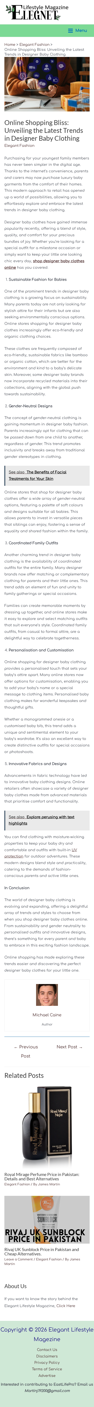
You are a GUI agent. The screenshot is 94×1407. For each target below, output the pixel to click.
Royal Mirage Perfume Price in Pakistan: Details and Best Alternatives (41, 1176)
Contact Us (47, 1350)
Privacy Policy (47, 1363)
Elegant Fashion (19, 146)
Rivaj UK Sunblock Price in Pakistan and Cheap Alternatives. (41, 1251)
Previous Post (26, 1048)
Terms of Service (47, 1369)
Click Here (65, 1306)
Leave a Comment (18, 1259)
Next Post (70, 1047)
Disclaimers (47, 1356)
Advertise (47, 1376)
